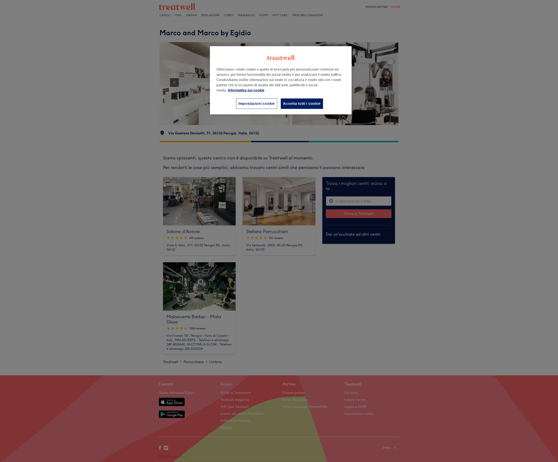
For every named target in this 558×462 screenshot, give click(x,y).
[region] (281, 80)
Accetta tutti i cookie (302, 103)
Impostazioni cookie (256, 103)
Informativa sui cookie (246, 90)
